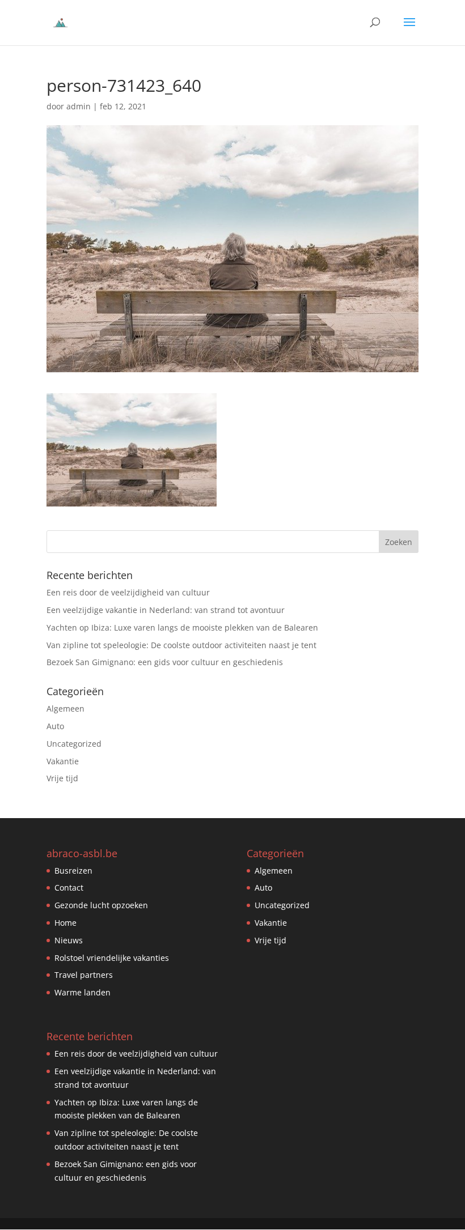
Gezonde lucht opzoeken (101, 905)
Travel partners (83, 974)
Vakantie (62, 761)
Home (65, 922)
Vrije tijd (62, 778)
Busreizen (73, 870)
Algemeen (65, 708)
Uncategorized (74, 743)
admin (78, 106)
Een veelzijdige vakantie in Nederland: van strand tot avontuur (165, 610)
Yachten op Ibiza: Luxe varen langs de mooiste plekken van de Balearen (182, 627)
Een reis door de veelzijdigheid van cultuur (128, 592)
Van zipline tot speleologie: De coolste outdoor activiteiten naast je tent (181, 645)
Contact (68, 887)
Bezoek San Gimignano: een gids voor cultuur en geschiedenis (164, 662)
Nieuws (68, 940)
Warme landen (82, 992)
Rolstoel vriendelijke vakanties (111, 957)
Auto (55, 726)
